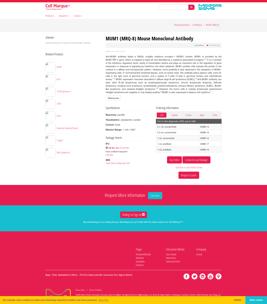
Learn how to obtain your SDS (118, 163)
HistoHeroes (171, 258)
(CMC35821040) (118, 147)
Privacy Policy (80, 290)
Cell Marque (197, 25)
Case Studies (171, 254)
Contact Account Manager (196, 160)
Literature (140, 265)
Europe (189, 115)
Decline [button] (237, 299)
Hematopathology (214, 45)
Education (63, 15)
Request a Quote (189, 175)
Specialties (140, 261)
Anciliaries (140, 258)
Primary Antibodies (181, 25)
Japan (202, 115)
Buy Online (174, 160)
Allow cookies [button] (256, 299)
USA (161, 115)
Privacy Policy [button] (103, 300)
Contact (77, 15)
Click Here (109, 155)
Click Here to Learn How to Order (188, 167)
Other (215, 115)
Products (49, 15)
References (113, 98)
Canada (175, 115)
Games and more (173, 261)
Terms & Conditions (95, 290)
